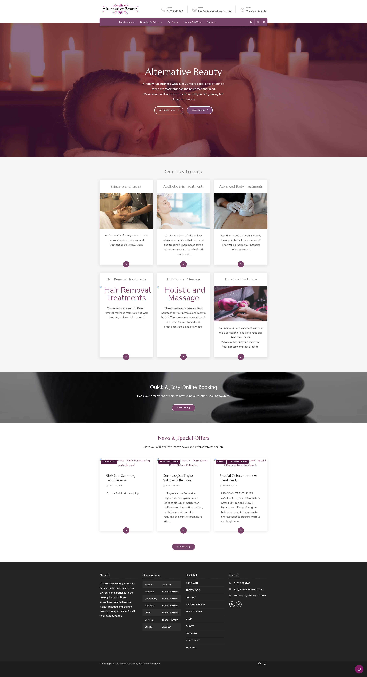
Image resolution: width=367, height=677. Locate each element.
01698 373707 (175, 11)
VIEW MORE (182, 547)
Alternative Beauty (128, 663)
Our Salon (173, 22)
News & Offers (192, 22)
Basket (190, 626)
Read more (179, 264)
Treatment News (169, 461)
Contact (211, 22)
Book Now (182, 408)
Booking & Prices (150, 22)
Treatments (125, 22)
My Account (193, 640)
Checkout (191, 633)
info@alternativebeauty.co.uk (214, 11)
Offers (221, 461)
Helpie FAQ (191, 647)
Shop (189, 619)
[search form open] (264, 22)
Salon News (109, 461)
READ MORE (121, 264)
